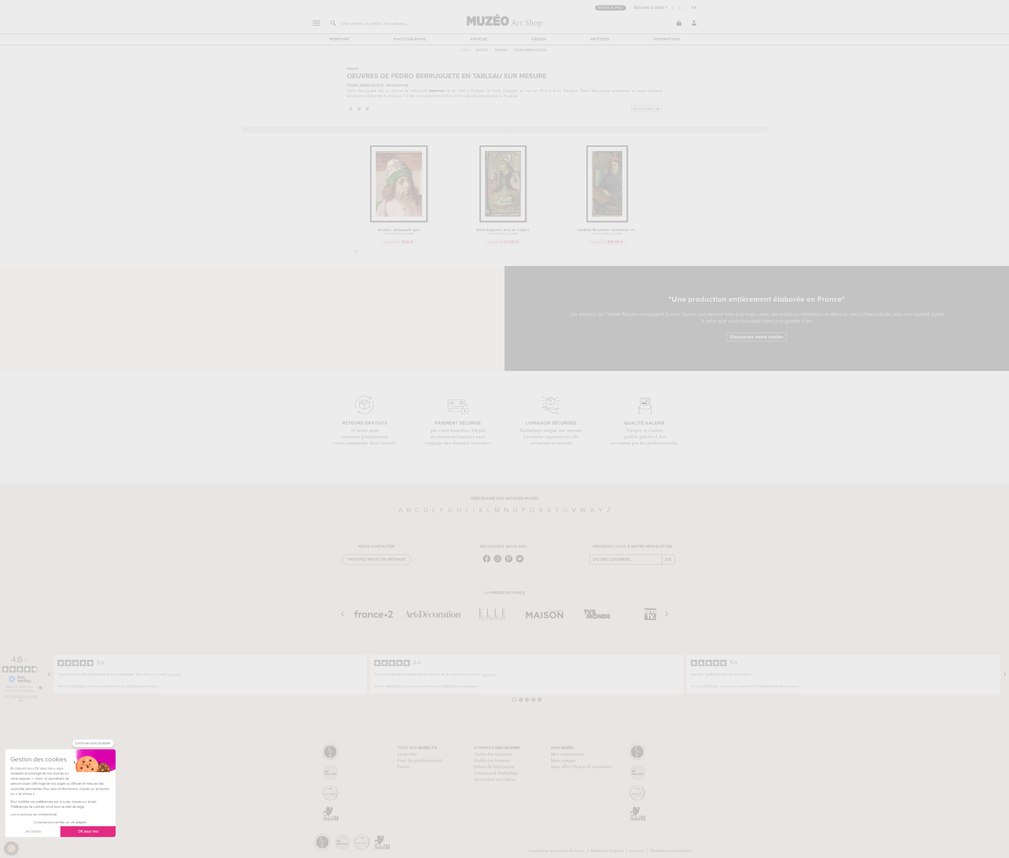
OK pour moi (88, 831)
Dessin (538, 39)
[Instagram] (498, 562)
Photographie (409, 39)
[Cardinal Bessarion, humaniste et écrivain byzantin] (607, 221)
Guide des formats (492, 760)
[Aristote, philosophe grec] (399, 221)
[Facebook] (487, 562)
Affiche (478, 39)
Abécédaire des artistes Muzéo (505, 498)
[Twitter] (521, 562)
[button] (11, 848)
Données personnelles (670, 850)
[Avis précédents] (49, 674)
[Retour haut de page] (355, 251)
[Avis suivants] (1004, 674)
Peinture (339, 39)
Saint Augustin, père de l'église (502, 232)
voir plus (174, 674)
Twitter (359, 108)
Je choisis (33, 831)
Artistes (600, 39)
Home (464, 50)
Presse (403, 766)
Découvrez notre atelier (757, 337)
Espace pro (610, 7)
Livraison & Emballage (496, 773)
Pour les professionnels (420, 760)
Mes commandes (567, 754)
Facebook (350, 108)
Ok (668, 559)
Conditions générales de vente (556, 850)
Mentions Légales (607, 850)
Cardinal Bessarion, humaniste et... (607, 232)
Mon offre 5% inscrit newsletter (581, 766)
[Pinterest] (510, 562)
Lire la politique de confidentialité (34, 814)
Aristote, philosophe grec (399, 232)
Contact (637, 850)
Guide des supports (493, 754)
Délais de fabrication (494, 766)
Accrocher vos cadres (495, 779)
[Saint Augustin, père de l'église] (503, 221)
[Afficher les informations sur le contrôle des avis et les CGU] (40, 688)
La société (407, 754)
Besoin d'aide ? (651, 7)
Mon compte (563, 760)
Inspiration (666, 39)
